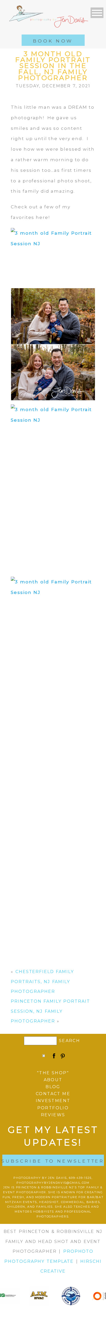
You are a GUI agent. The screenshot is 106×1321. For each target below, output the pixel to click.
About (53, 1079)
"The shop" (53, 1072)
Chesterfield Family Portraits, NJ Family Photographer (42, 981)
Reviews (53, 1114)
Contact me (53, 1093)
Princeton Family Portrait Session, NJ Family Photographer (50, 1011)
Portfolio (53, 1107)
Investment (53, 1100)
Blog (53, 1086)
